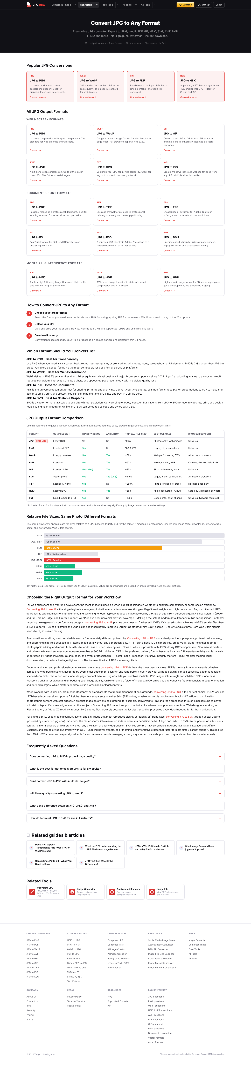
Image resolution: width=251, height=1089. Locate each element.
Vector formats (156, 1037)
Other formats (155, 1042)
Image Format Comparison (162, 967)
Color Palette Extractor (160, 958)
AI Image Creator (116, 949)
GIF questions (155, 1024)
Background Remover (119, 958)
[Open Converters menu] (97, 5)
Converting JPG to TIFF (141, 638)
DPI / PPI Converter (158, 949)
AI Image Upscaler (117, 953)
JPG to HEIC (32, 958)
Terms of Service (76, 1001)
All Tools (145, 4)
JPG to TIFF (32, 967)
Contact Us (32, 1001)
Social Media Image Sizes (161, 940)
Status (29, 1019)
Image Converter (197, 940)
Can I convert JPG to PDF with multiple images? (59, 781)
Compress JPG (115, 940)
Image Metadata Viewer (160, 963)
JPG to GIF (32, 963)
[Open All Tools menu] (154, 5)
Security (30, 1010)
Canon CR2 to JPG (77, 963)
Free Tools (107, 4)
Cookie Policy (74, 1005)
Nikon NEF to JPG (76, 967)
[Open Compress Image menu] (75, 5)
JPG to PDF (32, 944)
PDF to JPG (73, 953)
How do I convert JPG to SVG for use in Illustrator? (61, 818)
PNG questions (156, 1001)
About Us (31, 996)
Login (219, 4)
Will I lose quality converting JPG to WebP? (56, 793)
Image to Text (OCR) (118, 963)
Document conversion (160, 1033)
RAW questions (156, 1028)
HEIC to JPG (73, 940)
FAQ (110, 996)
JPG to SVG (32, 976)
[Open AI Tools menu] (136, 5)
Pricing (30, 1014)
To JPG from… (74, 981)
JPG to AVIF (32, 953)
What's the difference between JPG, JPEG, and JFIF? (63, 805)
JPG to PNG (32, 940)
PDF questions (156, 1019)
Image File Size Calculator (161, 953)
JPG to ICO (32, 972)
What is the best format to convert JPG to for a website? (65, 768)
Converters (86, 4)
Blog (28, 1005)
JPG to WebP (33, 949)
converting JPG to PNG (167, 692)
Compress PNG (116, 944)
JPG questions (156, 996)
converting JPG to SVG (179, 716)
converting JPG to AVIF (99, 622)
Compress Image (61, 4)
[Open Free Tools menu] (117, 5)
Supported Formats (118, 1001)
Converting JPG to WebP (41, 609)
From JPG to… (74, 976)
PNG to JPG (73, 944)
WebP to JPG (74, 949)
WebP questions (156, 1005)
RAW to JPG (73, 958)
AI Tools (127, 4)
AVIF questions (156, 1014)
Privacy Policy (74, 996)
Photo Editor (114, 967)
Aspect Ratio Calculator (160, 944)
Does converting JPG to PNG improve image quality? (63, 756)
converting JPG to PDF (114, 667)
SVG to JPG (73, 972)
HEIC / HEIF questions (160, 1010)
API (109, 1005)
